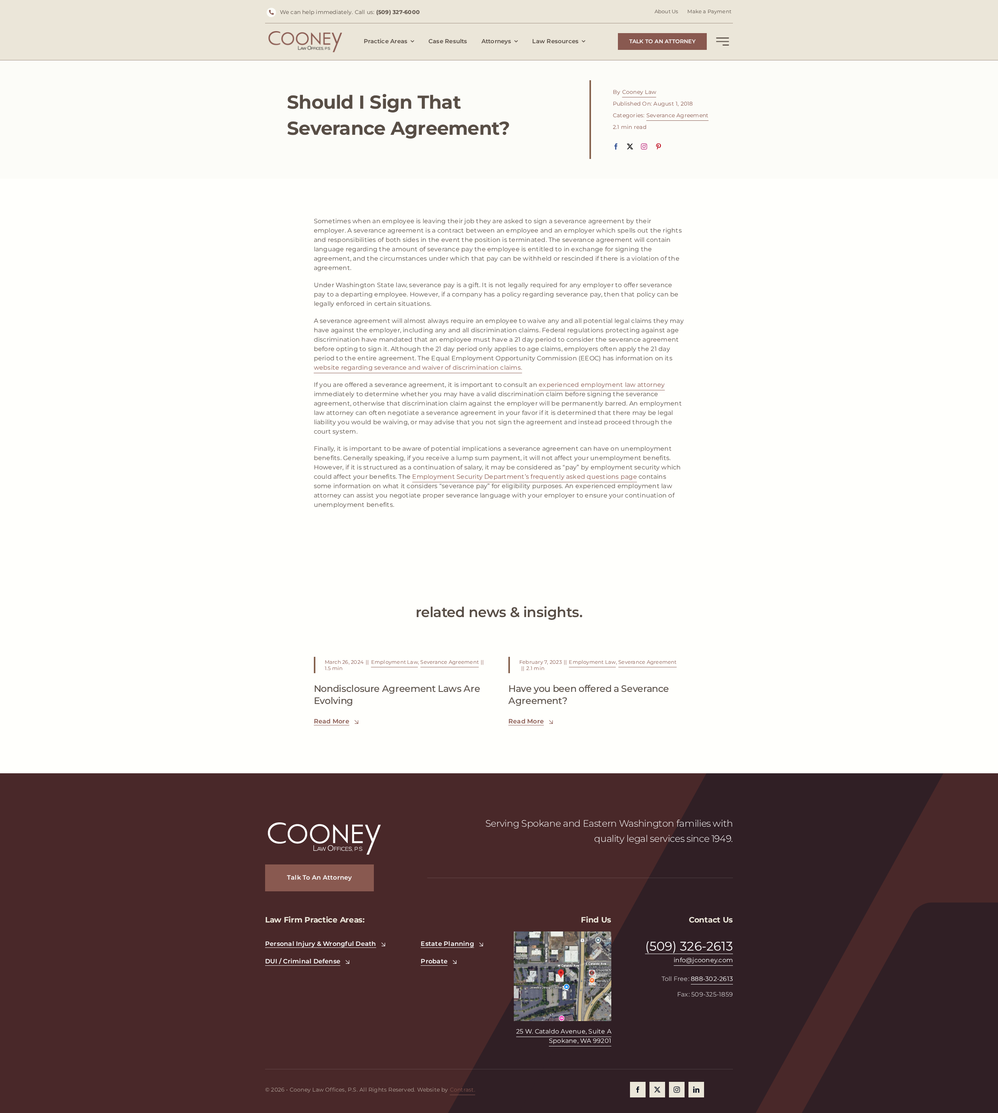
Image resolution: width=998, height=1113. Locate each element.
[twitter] (630, 146)
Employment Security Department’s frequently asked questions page (524, 476)
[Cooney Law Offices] (305, 32)
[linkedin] (696, 1089)
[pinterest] (658, 146)
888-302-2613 (712, 978)
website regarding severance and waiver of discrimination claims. (418, 367)
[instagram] (644, 146)
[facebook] (616, 146)
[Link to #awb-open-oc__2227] (722, 41)
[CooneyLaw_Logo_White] (324, 823)
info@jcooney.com (703, 960)
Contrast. (462, 1089)
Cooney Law (639, 91)
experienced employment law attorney (602, 384)
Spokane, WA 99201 (580, 1040)
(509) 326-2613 (689, 946)
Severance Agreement (677, 115)
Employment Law (394, 662)
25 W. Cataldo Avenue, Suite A (563, 1031)
